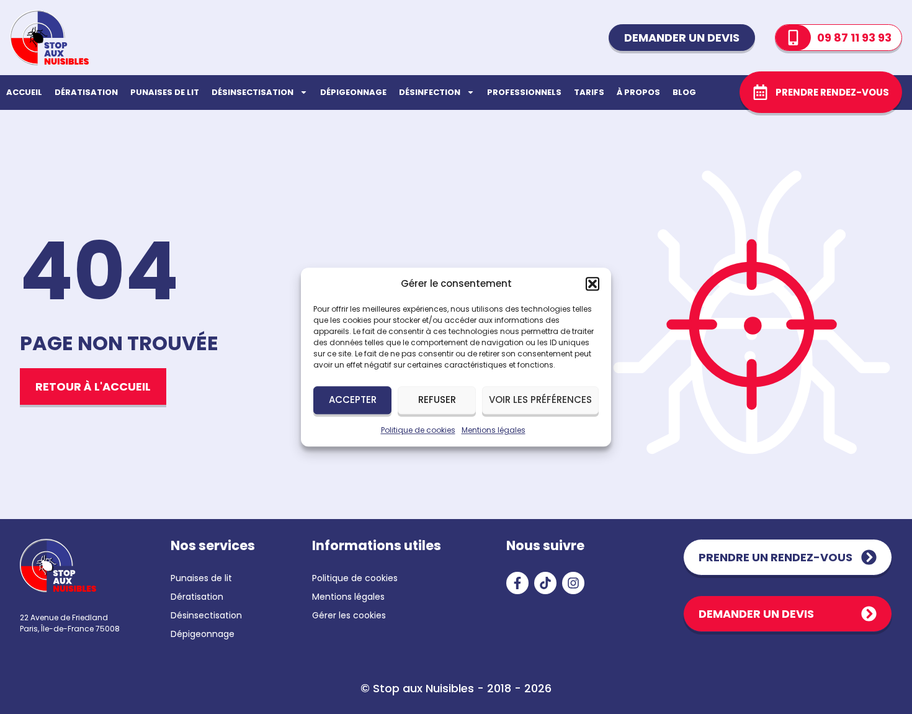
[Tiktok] (545, 583)
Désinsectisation (252, 92)
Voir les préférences (540, 399)
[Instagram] (573, 583)
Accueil (24, 92)
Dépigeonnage (353, 92)
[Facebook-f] (517, 583)
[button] (592, 284)
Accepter (353, 399)
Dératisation (86, 92)
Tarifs (589, 92)
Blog (684, 92)
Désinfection (429, 92)
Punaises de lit (164, 92)
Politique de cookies (418, 430)
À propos (638, 92)
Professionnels (524, 92)
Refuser (437, 399)
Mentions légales (493, 430)
